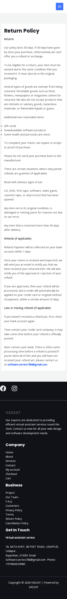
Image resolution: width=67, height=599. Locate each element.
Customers (12, 505)
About (9, 456)
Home (9, 452)
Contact (10, 465)
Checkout (11, 474)
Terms (10, 514)
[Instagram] (14, 388)
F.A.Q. (9, 501)
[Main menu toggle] (59, 6)
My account (13, 469)
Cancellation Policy (17, 523)
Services (11, 461)
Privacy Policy (14, 510)
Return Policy (14, 518)
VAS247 (13, 6)
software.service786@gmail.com (27, 364)
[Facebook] (3, 388)
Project (10, 492)
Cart (8, 478)
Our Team (12, 497)
